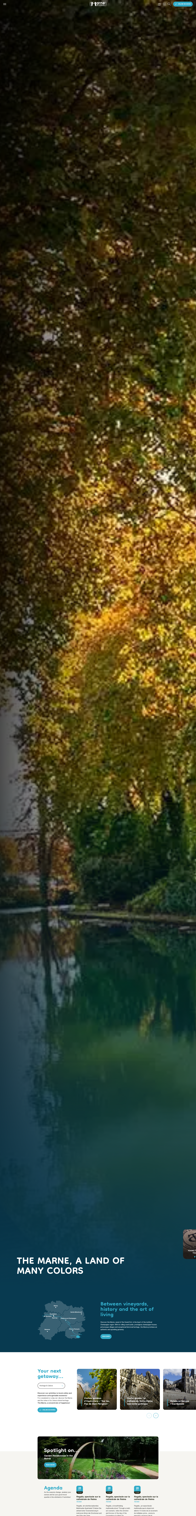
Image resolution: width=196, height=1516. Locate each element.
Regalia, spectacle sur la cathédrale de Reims (88, 1497)
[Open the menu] (4, 4)
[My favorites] (164, 4)
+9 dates (80, 1492)
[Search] (169, 4)
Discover (106, 1336)
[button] (149, 1415)
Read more (50, 1465)
